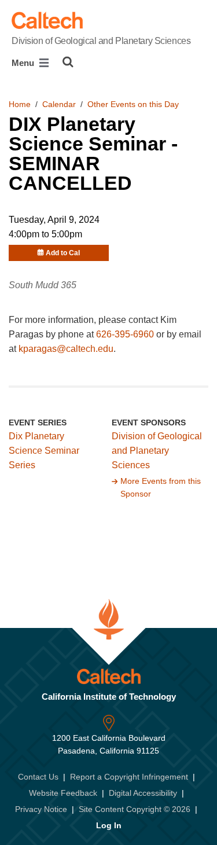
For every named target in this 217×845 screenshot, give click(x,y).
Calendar (59, 104)
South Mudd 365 (42, 285)
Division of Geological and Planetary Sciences (101, 41)
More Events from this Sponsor (160, 487)
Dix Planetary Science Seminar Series (44, 450)
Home (20, 104)
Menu (24, 63)
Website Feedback (63, 793)
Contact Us (38, 776)
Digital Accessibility (143, 793)
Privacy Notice (41, 809)
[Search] (67, 62)
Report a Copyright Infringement (129, 776)
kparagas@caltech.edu (66, 349)
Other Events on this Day (133, 104)
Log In (109, 825)
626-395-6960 (125, 334)
